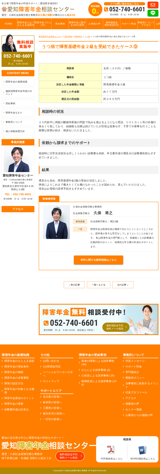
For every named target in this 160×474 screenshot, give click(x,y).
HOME (8, 23)
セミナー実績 (133, 409)
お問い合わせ (51, 360)
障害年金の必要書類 (16, 377)
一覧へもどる (98, 284)
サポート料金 (129, 23)
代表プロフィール (136, 392)
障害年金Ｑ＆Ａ (14, 112)
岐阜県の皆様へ (52, 402)
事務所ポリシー (135, 377)
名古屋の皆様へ (52, 396)
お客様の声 (94, 23)
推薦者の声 (132, 403)
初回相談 (95, 10)
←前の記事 (74, 284)
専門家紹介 (132, 372)
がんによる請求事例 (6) (95, 370)
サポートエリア (51, 390)
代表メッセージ (135, 360)
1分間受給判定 (52, 366)
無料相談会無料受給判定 (112, 23)
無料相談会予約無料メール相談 (114, 327)
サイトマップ (51, 381)
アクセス (130, 398)
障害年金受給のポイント (19, 398)
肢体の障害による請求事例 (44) (97, 362)
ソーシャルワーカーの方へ (58, 374)
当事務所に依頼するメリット (141, 385)
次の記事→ (123, 284)
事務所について (14, 122)
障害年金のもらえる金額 (19, 360)
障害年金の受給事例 (92, 354)
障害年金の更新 (13, 403)
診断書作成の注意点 (16, 409)
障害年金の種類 (13, 372)
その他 (45, 354)
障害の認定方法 (13, 383)
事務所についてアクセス (146, 23)
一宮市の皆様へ (52, 419)
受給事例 (60, 23)
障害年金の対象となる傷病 (19, 391)
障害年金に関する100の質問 (77, 23)
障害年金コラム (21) (43, 23)
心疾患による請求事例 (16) (98, 375)
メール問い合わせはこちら (124, 3)
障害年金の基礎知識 (16, 81)
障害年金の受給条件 (16, 366)
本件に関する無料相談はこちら (99, 259)
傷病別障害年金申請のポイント (19, 92)
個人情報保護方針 (15, 131)
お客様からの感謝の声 (139, 415)
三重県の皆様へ (52, 407)
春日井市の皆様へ (54, 413)
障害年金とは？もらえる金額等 (25, 23)
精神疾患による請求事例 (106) (98, 383)
